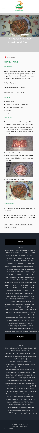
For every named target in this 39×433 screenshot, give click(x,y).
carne (17, 224)
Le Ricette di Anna (19, 35)
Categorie (20, 345)
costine (23, 224)
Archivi (20, 247)
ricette (7, 227)
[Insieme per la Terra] (19, 6)
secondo (14, 227)
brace (11, 224)
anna (6, 224)
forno (30, 224)
